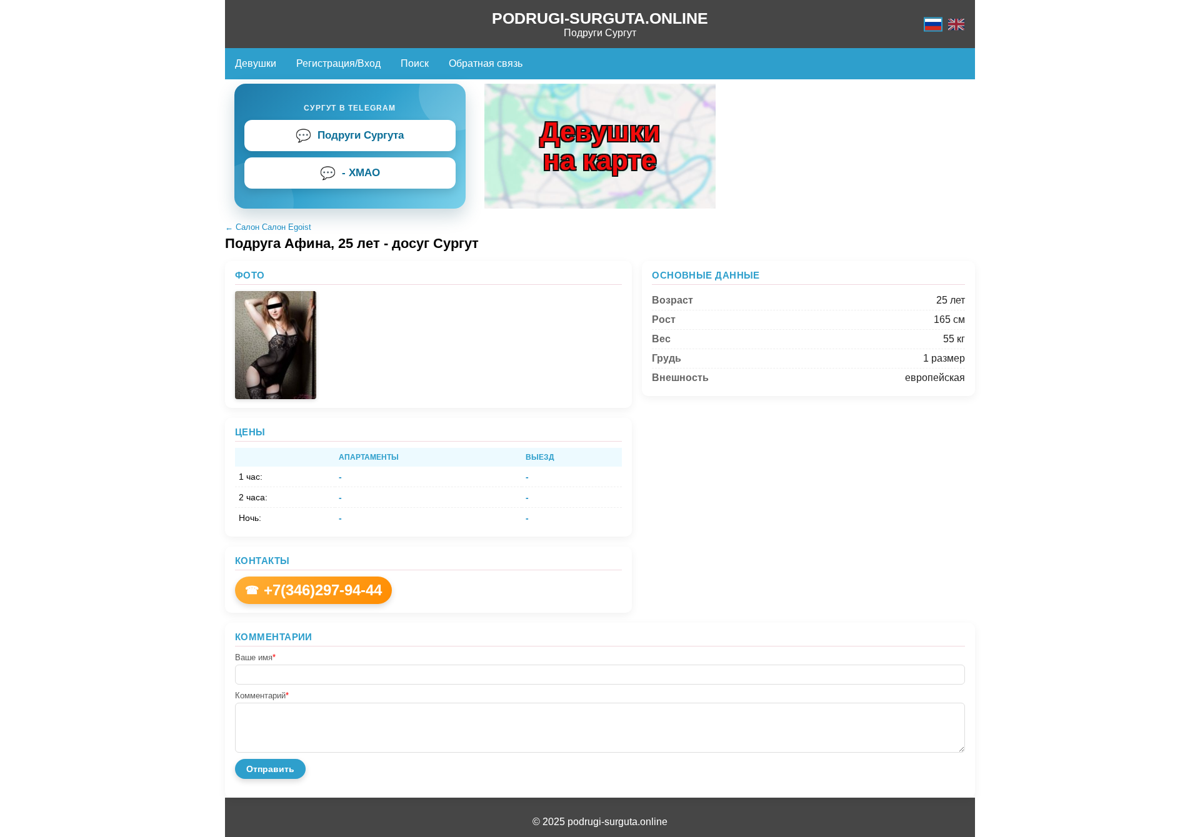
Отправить (270, 769)
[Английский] (956, 24)
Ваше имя (255, 657)
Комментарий (262, 695)
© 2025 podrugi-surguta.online (600, 821)
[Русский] (933, 24)
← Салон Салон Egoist (268, 227)
